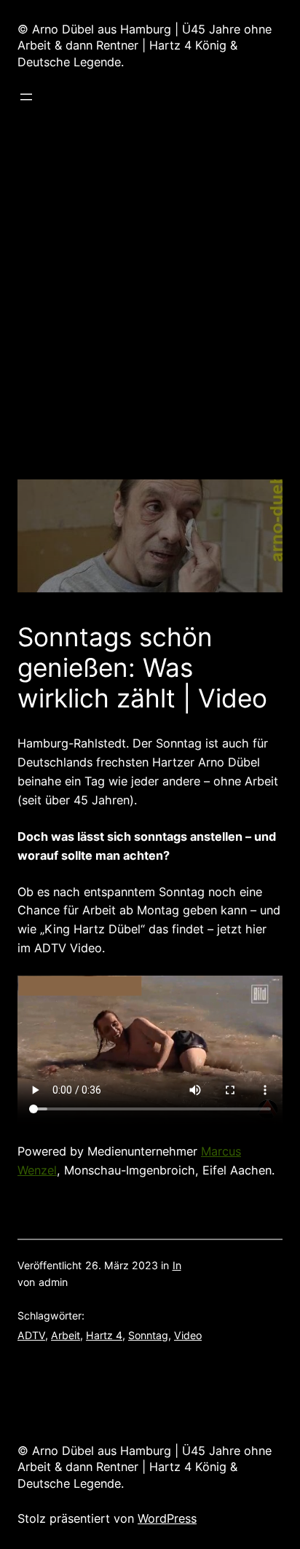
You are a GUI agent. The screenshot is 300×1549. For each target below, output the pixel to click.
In (177, 1265)
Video (188, 1335)
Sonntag (148, 1335)
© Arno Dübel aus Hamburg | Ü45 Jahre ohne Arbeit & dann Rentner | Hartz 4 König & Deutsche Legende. (144, 45)
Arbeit (65, 1335)
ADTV (31, 1335)
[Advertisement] (150, 329)
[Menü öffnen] (26, 97)
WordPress (167, 1518)
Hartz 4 (104, 1335)
